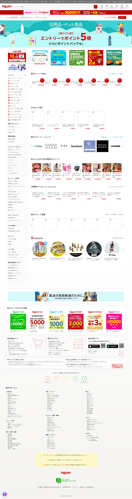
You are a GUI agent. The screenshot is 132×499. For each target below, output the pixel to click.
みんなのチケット (51, 445)
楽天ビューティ (90, 402)
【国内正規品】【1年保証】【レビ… (96, 175)
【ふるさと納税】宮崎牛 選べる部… (86, 175)
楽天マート (10, 407)
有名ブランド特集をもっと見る (114, 214)
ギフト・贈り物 (12, 252)
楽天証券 (10, 435)
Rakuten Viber (50, 430)
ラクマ (63, 1)
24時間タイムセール (13, 183)
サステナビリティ (92, 353)
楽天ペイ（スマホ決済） (14, 426)
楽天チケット (50, 441)
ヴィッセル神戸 (51, 448)
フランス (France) (91, 439)
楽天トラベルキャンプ (52, 397)
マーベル (10, 162)
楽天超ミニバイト (91, 429)
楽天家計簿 (89, 413)
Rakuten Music (51, 443)
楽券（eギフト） (12, 210)
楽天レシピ (89, 403)
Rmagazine (11, 228)
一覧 (24, 75)
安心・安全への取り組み (14, 345)
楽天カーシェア (51, 402)
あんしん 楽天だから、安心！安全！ (117, 366)
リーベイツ (69, 1)
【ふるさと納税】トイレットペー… (66, 175)
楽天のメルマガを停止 (22, 354)
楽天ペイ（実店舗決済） (54, 354)
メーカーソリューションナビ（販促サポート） (60, 350)
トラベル (32, 1)
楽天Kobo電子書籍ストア (14, 395)
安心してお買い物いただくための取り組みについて (78, 364)
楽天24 (75, 1)
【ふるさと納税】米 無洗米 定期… (56, 175)
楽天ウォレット (11, 437)
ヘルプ (128, 1)
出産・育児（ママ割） (13, 254)
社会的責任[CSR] (66, 487)
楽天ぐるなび (90, 405)
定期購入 (10, 204)
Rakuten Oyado (51, 400)
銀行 (46, 1)
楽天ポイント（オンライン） (56, 352)
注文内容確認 (12, 354)
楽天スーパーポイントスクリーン (95, 423)
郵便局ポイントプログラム (14, 273)
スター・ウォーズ (12, 165)
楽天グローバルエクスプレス (15, 416)
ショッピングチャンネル (14, 199)
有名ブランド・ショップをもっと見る (112, 137)
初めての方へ (11, 341)
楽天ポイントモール (92, 421)
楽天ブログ (50, 429)
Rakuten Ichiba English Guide (15, 343)
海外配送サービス (12, 278)
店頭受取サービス (12, 275)
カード (38, 1)
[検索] (95, 7)
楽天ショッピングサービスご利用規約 (17, 350)
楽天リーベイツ (11, 410)
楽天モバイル (50, 417)
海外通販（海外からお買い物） (15, 202)
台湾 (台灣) (89, 435)
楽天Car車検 (90, 408)
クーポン (10, 189)
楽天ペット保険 (11, 448)
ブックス (51, 1)
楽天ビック (93, 1)
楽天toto (49, 405)
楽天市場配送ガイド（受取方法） (16, 348)
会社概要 (40, 487)
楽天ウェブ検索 (51, 424)
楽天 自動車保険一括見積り (14, 443)
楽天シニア (89, 400)
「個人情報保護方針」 (31, 364)
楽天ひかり (50, 419)
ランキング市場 (12, 239)
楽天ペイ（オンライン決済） (15, 424)
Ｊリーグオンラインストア (14, 415)
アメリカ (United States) (93, 437)
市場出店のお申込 (53, 343)
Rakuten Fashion (12, 157)
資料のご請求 (61, 343)
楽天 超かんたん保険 (13, 445)
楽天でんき (89, 394)
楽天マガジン (50, 440)
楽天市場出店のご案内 (54, 341)
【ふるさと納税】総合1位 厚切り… (36, 175)
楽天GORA (50, 403)
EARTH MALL (11, 218)
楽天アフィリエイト (52, 425)
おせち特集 (11, 141)
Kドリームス (50, 410)
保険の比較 (10, 447)
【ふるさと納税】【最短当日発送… (106, 175)
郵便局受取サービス (13, 267)
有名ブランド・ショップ (14, 149)
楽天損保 (10, 440)
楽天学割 (10, 207)
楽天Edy (10, 427)
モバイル (4, 1)
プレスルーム (75, 487)
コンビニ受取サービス (13, 265)
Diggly (9, 244)
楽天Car (89, 407)
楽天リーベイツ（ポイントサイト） (16, 186)
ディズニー (11, 160)
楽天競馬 (49, 408)
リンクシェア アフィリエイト (54, 427)
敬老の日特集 (11, 139)
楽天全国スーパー (12, 408)
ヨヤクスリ (89, 397)
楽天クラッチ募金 (92, 351)
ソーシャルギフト (12, 257)
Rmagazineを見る (118, 238)
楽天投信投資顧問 (12, 439)
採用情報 (82, 487)
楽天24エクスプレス (83, 1)
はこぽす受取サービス (13, 270)
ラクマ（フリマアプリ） (14, 220)
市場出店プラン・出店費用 (55, 345)
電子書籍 (57, 1)
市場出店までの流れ (53, 346)
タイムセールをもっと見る (115, 186)
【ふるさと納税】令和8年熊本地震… (117, 175)
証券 (42, 1)
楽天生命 (10, 442)
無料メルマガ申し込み (13, 346)
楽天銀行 (10, 434)
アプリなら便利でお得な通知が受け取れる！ (99, 341)
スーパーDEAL (19, 1)
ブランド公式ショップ (13, 152)
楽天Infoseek (50, 422)
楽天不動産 (89, 412)
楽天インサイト (90, 427)
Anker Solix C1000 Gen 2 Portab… (76, 175)
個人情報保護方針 (89, 487)
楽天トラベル (50, 394)
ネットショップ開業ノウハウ (56, 348)
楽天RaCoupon (11, 413)
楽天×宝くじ (50, 407)
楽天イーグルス (51, 446)
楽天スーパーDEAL (13, 181)
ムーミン (10, 170)
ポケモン (10, 168)
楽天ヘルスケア (90, 398)
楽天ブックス (11, 394)
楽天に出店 (122, 1)
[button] (107, 7)
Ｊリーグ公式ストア (13, 173)
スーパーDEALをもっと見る (115, 73)
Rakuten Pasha (90, 424)
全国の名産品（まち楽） (14, 231)
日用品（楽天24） (12, 191)
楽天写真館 (89, 410)
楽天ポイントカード (92, 419)
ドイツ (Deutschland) (92, 440)
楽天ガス (89, 395)
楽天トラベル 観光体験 (52, 395)
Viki (48, 438)
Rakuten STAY (50, 398)
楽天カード (10, 423)
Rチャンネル (50, 436)
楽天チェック (90, 426)
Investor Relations (56, 487)
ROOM (9, 241)
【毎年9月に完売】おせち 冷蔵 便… (46, 175)
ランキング (11, 1)
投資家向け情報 (47, 487)
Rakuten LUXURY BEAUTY (15, 154)
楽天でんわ (50, 421)
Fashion (27, 1)
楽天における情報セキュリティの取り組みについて (78, 359)
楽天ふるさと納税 (12, 196)
